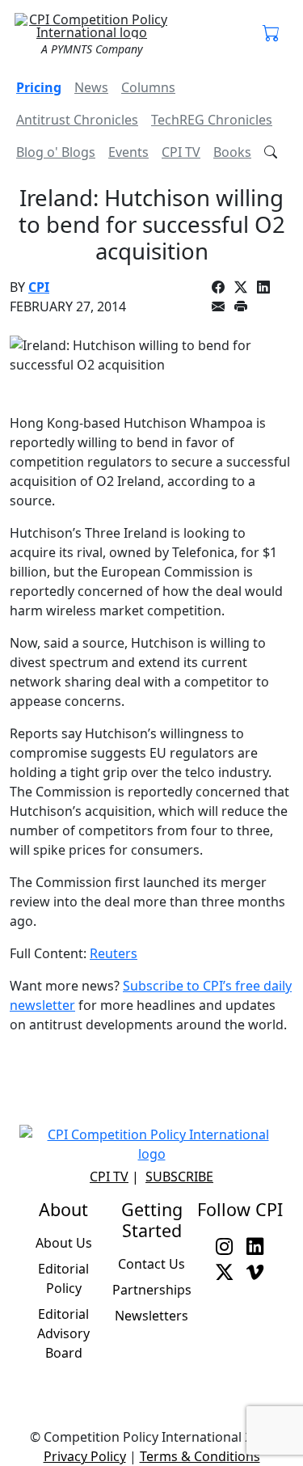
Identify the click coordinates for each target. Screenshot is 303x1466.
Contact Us (151, 1264)
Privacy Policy (85, 1456)
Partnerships (151, 1290)
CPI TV (181, 152)
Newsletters (151, 1315)
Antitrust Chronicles (77, 120)
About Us (64, 1243)
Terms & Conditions (200, 1456)
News (91, 87)
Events (128, 152)
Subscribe (179, 1176)
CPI (38, 287)
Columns (148, 87)
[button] (271, 34)
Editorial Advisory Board (63, 1333)
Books (232, 152)
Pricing (38, 87)
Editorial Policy (63, 1278)
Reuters (113, 953)
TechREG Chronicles (211, 120)
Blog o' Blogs (55, 152)
